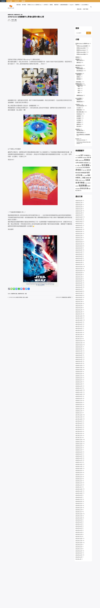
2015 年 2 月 (79, 484)
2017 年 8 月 (79, 423)
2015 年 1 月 (78, 487)
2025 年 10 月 (79, 221)
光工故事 (79, 107)
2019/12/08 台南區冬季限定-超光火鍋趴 (18, 297)
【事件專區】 (79, 81)
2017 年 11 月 (79, 416)
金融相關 (79, 116)
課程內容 (79, 62)
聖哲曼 (79, 180)
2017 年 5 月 (79, 429)
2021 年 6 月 (79, 328)
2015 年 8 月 (79, 472)
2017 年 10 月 (79, 419)
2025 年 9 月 (79, 223)
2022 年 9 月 (79, 297)
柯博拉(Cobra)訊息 (81, 48)
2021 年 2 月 (79, 336)
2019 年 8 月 (79, 373)
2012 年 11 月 (79, 540)
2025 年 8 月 (79, 225)
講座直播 (79, 74)
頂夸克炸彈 (84, 188)
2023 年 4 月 (79, 282)
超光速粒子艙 (80, 130)
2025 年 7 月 (79, 227)
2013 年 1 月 (79, 536)
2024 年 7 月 (79, 252)
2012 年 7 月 (79, 548)
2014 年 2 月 (79, 509)
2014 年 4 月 (79, 505)
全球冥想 (79, 157)
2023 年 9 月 (79, 272)
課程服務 (78, 59)
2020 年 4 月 (79, 357)
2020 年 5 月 (79, 355)
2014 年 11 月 (79, 491)
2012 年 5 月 (79, 552)
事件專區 (24, 4)
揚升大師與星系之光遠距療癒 (83, 134)
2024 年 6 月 (79, 254)
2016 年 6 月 (79, 452)
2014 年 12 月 (79, 489)
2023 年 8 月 (79, 274)
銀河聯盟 (80, 183)
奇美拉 (87, 160)
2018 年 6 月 (79, 402)
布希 (80, 165)
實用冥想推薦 (80, 68)
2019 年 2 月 (79, 386)
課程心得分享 (80, 60)
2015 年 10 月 (79, 468)
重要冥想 (56, 4)
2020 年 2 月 (79, 361)
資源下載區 (85, 9)
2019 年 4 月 (79, 381)
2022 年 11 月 (79, 293)
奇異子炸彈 (81, 160)
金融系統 (83, 180)
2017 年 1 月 (78, 437)
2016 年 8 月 (79, 447)
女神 (77, 162)
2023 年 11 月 (79, 268)
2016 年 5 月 (79, 454)
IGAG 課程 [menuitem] (10, 1)
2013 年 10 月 (79, 517)
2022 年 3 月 (79, 309)
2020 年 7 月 (79, 350)
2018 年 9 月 (79, 396)
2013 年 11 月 (79, 515)
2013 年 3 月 (79, 532)
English (77, 138)
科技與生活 (79, 113)
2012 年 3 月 (79, 557)
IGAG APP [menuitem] (17, 1)
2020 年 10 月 (79, 344)
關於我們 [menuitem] (23, 1)
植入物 (84, 170)
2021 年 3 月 (79, 334)
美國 (83, 178)
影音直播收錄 (79, 73)
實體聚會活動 (11, 14)
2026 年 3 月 (79, 210)
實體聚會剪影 (17, 14)
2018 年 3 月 (79, 408)
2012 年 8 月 (79, 546)
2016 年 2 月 (79, 460)
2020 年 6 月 (79, 353)
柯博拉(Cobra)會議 (81, 54)
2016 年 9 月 (79, 445)
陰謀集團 (83, 185)
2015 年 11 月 (79, 466)
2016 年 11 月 (79, 441)
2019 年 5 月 (79, 379)
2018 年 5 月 (79, 404)
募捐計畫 (79, 9)
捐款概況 (78, 57)
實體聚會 (77, 4)
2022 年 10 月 (79, 295)
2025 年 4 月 (79, 233)
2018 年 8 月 (79, 398)
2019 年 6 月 (79, 377)
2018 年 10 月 (79, 394)
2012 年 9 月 (79, 544)
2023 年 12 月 (79, 266)
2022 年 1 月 (79, 313)
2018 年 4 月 (79, 406)
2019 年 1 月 (79, 388)
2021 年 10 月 (79, 320)
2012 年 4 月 (79, 555)
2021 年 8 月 (79, 324)
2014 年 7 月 (79, 499)
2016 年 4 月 (79, 456)
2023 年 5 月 (79, 280)
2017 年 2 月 (79, 435)
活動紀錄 (79, 99)
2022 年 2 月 (79, 311)
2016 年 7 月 (79, 449)
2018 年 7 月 (79, 400)
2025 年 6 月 (79, 229)
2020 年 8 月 (79, 348)
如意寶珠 (81, 162)
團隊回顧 (79, 78)
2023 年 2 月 (79, 287)
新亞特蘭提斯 (86, 167)
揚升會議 (81, 167)
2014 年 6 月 (79, 501)
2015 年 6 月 (79, 476)
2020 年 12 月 (79, 340)
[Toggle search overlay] (90, 7)
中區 (79, 90)
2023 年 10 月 (79, 270)
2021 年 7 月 (79, 326)
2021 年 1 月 (79, 338)
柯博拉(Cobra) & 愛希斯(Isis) (34, 4)
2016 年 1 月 (79, 462)
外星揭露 (79, 118)
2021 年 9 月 (79, 322)
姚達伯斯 (86, 162)
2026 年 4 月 (79, 208)
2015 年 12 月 (79, 464)
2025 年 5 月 (79, 231)
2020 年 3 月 (79, 359)
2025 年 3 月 (79, 235)
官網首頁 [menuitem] (3, 1)
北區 (79, 88)
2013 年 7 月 (79, 524)
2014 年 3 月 (79, 507)
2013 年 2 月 (79, 534)
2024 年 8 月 (79, 250)
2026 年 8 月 (79, 200)
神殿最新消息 (80, 101)
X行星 (77, 155)
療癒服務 (78, 129)
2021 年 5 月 (79, 330)
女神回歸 (79, 122)
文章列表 (46, 4)
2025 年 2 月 (79, 237)
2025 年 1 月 (79, 239)
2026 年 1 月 (79, 214)
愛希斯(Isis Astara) (81, 50)
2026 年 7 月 (79, 202)
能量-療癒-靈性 (80, 111)
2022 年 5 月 (79, 305)
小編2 (15, 19)
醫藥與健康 (79, 109)
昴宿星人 (79, 170)
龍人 (81, 190)
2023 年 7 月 (79, 276)
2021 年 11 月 (79, 318)
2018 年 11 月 (79, 392)
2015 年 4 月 (79, 480)
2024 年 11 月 (79, 243)
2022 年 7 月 (79, 301)
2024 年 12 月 (79, 241)
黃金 (89, 188)
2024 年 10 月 (79, 245)
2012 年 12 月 (79, 538)
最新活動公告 (79, 65)
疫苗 (78, 173)
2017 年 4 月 (79, 431)
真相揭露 (83, 173)
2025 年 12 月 (79, 217)
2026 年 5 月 (79, 206)
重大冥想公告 (80, 70)
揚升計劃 (79, 126)
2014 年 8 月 (79, 497)
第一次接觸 (85, 175)
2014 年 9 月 (79, 495)
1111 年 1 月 (78, 559)
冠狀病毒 (85, 157)
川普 (78, 165)
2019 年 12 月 (79, 365)
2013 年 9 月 (79, 519)
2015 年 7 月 (79, 474)
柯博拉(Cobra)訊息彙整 (82, 45)
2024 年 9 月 (79, 247)
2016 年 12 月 (79, 439)
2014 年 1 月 (79, 511)
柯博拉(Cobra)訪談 (81, 52)
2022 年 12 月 (79, 291)
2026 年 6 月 (79, 204)
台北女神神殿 (84, 4)
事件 (82, 155)
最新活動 (19, 4)
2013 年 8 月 (79, 522)
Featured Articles (81, 139)
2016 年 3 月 (79, 458)
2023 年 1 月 (79, 289)
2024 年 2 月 (79, 262)
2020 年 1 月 (79, 363)
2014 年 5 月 (79, 503)
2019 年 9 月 (79, 371)
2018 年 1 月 (79, 412)
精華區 (51, 4)
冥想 (88, 157)
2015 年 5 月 (79, 478)
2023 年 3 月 (79, 285)
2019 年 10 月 (79, 369)
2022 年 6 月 (79, 303)
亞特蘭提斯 (87, 155)
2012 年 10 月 (79, 542)
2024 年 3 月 (79, 260)
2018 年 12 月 (79, 390)
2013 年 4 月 (79, 530)
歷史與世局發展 (80, 105)
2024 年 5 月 (79, 256)
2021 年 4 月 (79, 332)
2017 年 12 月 (79, 414)
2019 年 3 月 (79, 383)
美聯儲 (87, 178)
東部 (79, 92)
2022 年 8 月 (79, 299)
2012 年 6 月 (79, 550)
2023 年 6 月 (79, 278)
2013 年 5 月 (79, 528)
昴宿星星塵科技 (80, 132)
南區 (22, 14)
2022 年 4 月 (79, 307)
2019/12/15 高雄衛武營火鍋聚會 (63, 297)
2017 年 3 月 (79, 433)
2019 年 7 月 (79, 375)
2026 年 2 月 (79, 212)
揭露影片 (79, 76)
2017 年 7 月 (79, 425)
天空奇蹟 (79, 120)
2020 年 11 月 (79, 342)
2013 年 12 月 (79, 513)
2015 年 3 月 (79, 482)
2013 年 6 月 (79, 526)
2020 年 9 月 (79, 346)
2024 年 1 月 (79, 264)
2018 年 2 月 (79, 410)
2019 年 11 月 (79, 367)
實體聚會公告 (80, 95)
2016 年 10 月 (79, 443)
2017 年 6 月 (79, 427)
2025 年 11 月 (79, 219)
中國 (79, 155)
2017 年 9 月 (79, 421)
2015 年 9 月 (79, 470)
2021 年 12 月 (79, 315)
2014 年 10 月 (79, 493)
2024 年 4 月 (79, 258)
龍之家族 (78, 190)
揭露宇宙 (79, 124)
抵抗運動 (85, 165)
